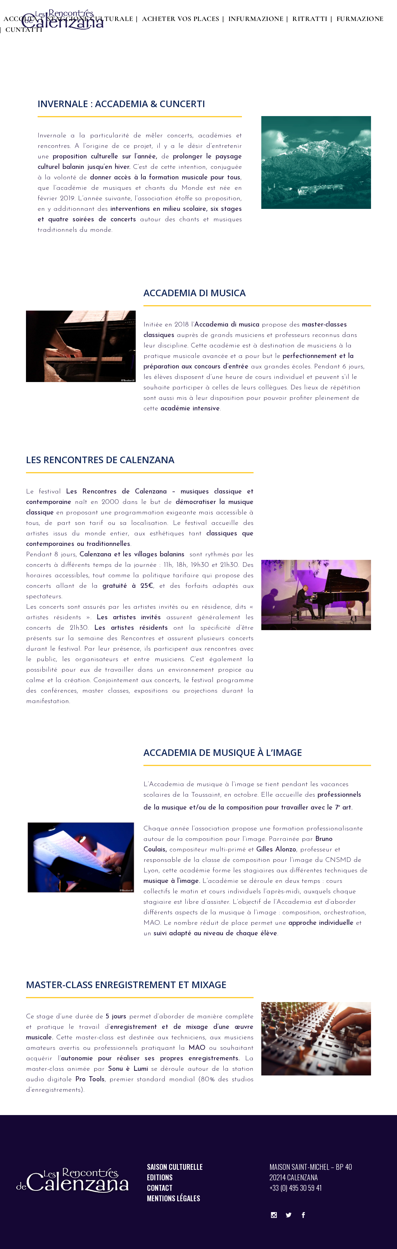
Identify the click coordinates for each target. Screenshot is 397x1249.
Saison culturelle (175, 1167)
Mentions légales (173, 1198)
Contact (160, 1188)
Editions (160, 1177)
